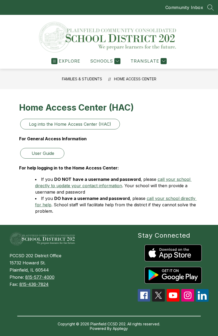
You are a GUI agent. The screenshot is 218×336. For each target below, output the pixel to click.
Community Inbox (184, 7)
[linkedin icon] (202, 300)
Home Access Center (135, 79)
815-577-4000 (39, 277)
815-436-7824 (34, 284)
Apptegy (120, 328)
